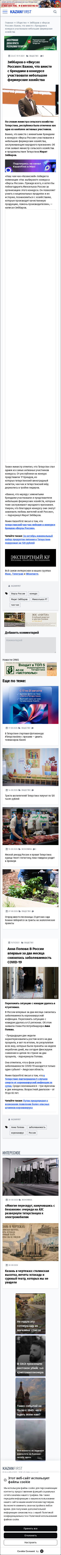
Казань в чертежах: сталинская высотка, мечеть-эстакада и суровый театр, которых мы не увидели (27, 1276)
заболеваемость (37, 1127)
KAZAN (20, 11)
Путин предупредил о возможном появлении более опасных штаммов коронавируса (27, 1104)
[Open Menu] (5, 11)
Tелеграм (17, 573)
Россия (32, 1133)
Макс (8, 573)
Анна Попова (17, 1127)
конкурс (34, 593)
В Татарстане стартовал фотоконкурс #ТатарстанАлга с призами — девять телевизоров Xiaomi (24, 736)
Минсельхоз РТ (39, 599)
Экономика (26, 849)
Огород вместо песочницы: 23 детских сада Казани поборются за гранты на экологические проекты (30, 920)
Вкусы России (18, 593)
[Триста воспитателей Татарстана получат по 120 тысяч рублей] (30, 767)
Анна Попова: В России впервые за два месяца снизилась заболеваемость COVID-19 (29, 955)
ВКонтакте (32, 573)
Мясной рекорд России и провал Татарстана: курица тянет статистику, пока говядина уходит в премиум (30, 857)
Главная (9, 22)
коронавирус (17, 1133)
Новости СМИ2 (11, 659)
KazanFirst (15, 586)
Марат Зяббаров (19, 599)
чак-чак (15, 605)
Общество (21, 22)
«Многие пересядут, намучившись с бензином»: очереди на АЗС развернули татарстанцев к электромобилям (30, 1211)
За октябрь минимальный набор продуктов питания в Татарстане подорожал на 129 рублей (29, 539)
